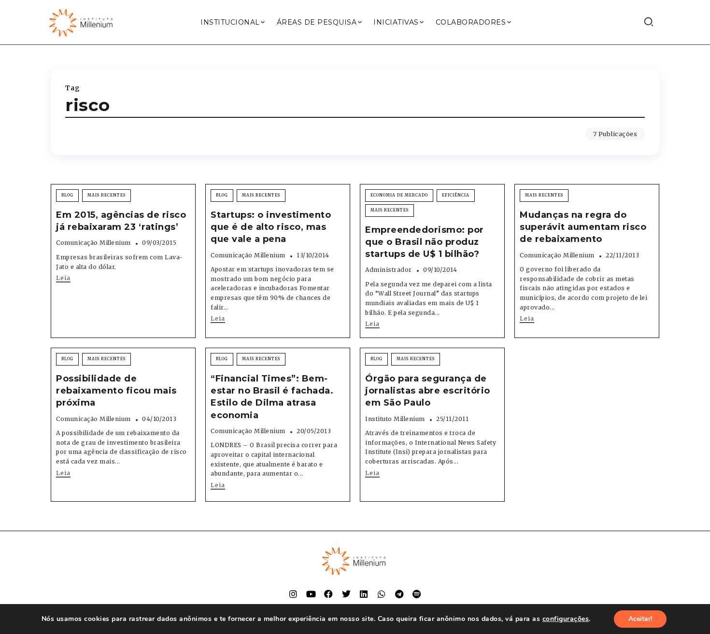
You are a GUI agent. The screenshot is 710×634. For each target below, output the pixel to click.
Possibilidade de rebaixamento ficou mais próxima (116, 390)
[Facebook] (328, 594)
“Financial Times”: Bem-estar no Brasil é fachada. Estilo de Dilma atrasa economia (272, 397)
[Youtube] (311, 594)
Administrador (388, 269)
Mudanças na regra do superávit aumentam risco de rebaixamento (583, 227)
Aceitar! (640, 618)
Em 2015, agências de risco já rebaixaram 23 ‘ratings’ (121, 221)
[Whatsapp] (381, 594)
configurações (565, 619)
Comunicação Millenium (93, 242)
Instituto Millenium (395, 419)
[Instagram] (293, 594)
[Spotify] (417, 594)
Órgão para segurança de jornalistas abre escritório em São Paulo (427, 390)
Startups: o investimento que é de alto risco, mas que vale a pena (271, 227)
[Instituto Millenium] (82, 21)
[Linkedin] (363, 594)
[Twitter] (346, 594)
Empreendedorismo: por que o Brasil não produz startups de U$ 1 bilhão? (424, 242)
